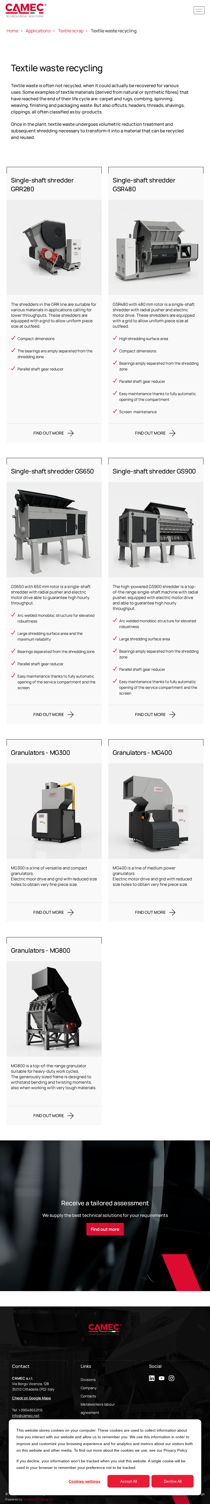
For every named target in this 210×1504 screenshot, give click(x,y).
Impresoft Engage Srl (38, 1499)
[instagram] (171, 1378)
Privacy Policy (175, 1450)
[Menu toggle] (199, 10)
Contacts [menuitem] (88, 1396)
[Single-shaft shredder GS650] (54, 591)
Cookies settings (84, 1481)
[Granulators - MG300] (54, 830)
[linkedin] (151, 1378)
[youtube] (161, 1378)
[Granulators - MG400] (155, 830)
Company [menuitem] (89, 1387)
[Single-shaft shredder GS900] (155, 591)
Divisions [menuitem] (88, 1379)
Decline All (173, 1481)
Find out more (105, 1229)
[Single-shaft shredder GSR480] (155, 305)
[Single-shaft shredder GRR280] (54, 305)
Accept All (128, 1481)
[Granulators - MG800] (54, 1031)
